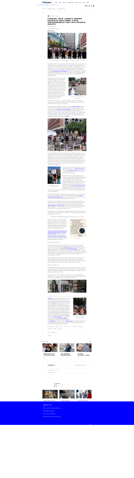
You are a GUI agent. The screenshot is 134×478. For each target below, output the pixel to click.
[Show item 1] (51, 148)
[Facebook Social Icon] (93, 6)
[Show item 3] (64, 148)
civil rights (80, 326)
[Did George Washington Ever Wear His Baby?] (67, 347)
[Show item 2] (57, 148)
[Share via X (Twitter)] (50, 332)
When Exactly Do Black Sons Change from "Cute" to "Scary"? (49, 354)
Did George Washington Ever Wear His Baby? (66, 354)
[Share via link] (55, 332)
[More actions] (85, 16)
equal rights (75, 326)
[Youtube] (89, 6)
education (65, 326)
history (70, 326)
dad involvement (51, 326)
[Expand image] (67, 131)
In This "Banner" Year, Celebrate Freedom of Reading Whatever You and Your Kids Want (84, 354)
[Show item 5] (77, 148)
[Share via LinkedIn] (53, 332)
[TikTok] (91, 6)
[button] (86, 5)
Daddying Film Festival (51, 8)
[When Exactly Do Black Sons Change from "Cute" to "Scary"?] (50, 347)
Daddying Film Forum (61, 8)
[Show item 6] (83, 148)
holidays (57, 326)
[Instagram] (87, 6)
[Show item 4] (70, 148)
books (61, 326)
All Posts (43, 8)
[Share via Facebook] (48, 332)
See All (90, 341)
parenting (50, 328)
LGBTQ (54, 328)
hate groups (60, 328)
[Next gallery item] (85, 132)
